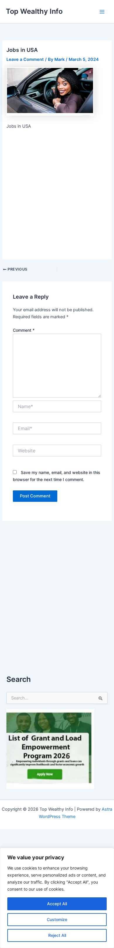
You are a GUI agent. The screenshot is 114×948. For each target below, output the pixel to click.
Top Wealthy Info (34, 11)
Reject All (57, 935)
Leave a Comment (25, 59)
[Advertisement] (57, 193)
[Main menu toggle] (102, 12)
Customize (57, 919)
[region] (57, 898)
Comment (23, 330)
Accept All (57, 903)
